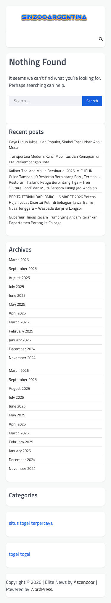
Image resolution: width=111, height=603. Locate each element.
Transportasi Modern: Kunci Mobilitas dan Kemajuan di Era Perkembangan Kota (54, 159)
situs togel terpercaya (31, 523)
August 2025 (19, 278)
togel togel (19, 554)
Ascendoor (84, 582)
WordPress (41, 589)
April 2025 (17, 313)
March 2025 (19, 322)
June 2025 (17, 295)
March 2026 (19, 260)
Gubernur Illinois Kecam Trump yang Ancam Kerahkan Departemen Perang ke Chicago (53, 220)
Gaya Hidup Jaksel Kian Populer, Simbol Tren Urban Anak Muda (55, 144)
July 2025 (16, 286)
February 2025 (21, 331)
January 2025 (20, 340)
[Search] (100, 39)
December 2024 (22, 349)
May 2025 (17, 304)
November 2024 (22, 358)
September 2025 (23, 268)
